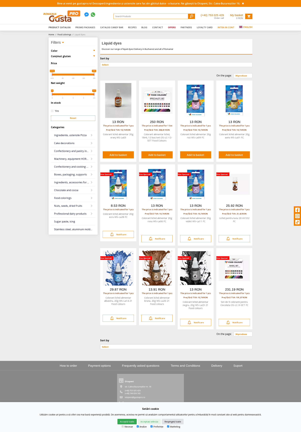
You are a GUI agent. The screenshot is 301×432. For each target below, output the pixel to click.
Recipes (132, 27)
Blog (144, 27)
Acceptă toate (127, 421)
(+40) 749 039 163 (132, 393)
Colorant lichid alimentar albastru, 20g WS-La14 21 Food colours (118, 300)
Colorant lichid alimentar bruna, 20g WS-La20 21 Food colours (157, 300)
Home (52, 34)
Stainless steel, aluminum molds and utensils (74, 229)
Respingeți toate (172, 421)
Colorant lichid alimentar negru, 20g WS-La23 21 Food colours (195, 305)
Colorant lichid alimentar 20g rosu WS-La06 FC (157, 219)
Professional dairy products (70, 213)
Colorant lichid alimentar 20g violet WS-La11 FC (195, 219)
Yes (57, 110)
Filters (56, 42)
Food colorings (65, 34)
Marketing (175, 426)
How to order (68, 365)
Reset (73, 118)
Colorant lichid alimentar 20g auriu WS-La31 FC (234, 136)
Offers (172, 27)
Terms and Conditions (185, 365)
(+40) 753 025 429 (212, 15)
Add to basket (118, 155)
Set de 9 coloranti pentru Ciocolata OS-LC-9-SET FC (234, 303)
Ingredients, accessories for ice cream (74, 182)
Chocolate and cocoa (66, 190)
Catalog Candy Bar (111, 27)
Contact (157, 27)
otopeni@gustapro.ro (135, 397)
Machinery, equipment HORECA (72, 159)
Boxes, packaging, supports (70, 174)
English (247, 27)
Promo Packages (85, 27)
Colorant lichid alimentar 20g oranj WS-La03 (118, 136)
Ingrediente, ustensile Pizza (70, 135)
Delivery (216, 365)
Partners (186, 27)
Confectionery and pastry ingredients (74, 151)
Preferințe (158, 426)
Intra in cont (226, 27)
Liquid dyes (80, 34)
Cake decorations (64, 143)
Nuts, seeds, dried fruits (68, 206)
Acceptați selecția (149, 421)
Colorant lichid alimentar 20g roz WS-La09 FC (195, 136)
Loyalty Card (205, 27)
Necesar (128, 426)
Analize (143, 426)
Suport (237, 365)
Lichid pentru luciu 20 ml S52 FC (234, 219)
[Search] (191, 16)
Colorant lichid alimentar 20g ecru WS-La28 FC (118, 215)
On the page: (224, 75)
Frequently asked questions (140, 365)
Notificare (121, 234)
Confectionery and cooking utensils (74, 166)
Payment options (99, 365)
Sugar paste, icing (64, 221)
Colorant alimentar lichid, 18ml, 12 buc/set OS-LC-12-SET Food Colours (157, 137)
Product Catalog (60, 27)
